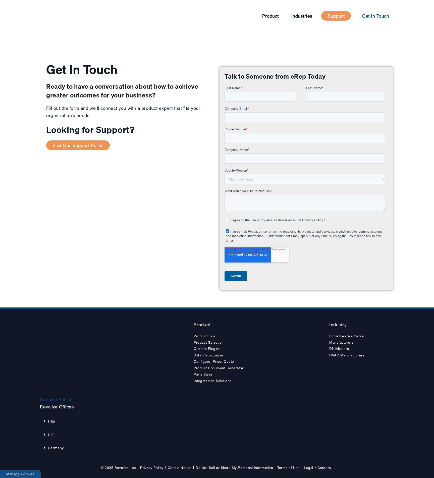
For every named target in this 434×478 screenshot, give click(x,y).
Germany (56, 448)
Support (336, 16)
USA (52, 422)
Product (270, 16)
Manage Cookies (20, 474)
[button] (71, 421)
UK (50, 435)
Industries (301, 16)
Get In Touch (375, 16)
